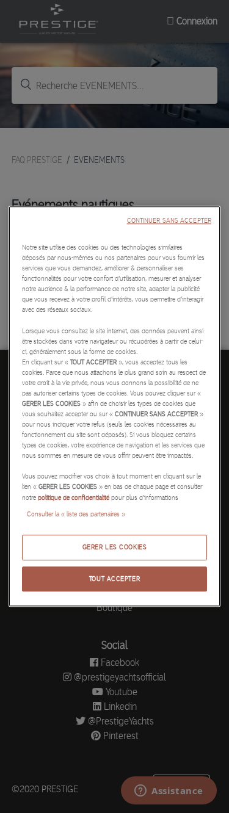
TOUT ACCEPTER (114, 578)
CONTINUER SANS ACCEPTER (169, 221)
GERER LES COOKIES (114, 547)
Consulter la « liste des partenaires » (76, 514)
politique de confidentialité (73, 497)
